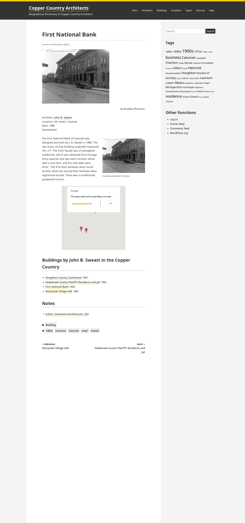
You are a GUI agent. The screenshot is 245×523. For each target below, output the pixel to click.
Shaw (200, 97)
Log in (174, 119)
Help (211, 10)
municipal (188, 87)
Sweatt (95, 330)
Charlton (172, 63)
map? (85, 330)
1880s (49, 330)
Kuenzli (184, 78)
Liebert (170, 83)
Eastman (197, 63)
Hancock (194, 67)
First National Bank (57, 286)
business (60, 330)
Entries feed (177, 124)
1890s (177, 51)
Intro (135, 10)
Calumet (74, 330)
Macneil (199, 83)
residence (174, 96)
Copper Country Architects (59, 8)
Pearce (200, 91)
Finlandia (169, 68)
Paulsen (193, 92)
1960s (210, 52)
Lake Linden (194, 78)
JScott (179, 78)
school (186, 96)
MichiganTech (174, 87)
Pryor (212, 92)
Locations (176, 10)
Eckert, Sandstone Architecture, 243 (67, 314)
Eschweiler (208, 62)
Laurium (206, 78)
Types (189, 10)
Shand (194, 96)
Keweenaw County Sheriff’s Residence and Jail (73, 282)
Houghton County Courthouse (64, 277)
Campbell (201, 58)
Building (51, 325)
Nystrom (199, 87)
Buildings (162, 10)
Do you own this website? (82, 204)
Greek (185, 68)
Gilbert (177, 68)
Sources (200, 10)
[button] (86, 230)
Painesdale (184, 91)
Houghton (188, 73)
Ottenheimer (172, 91)
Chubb (181, 63)
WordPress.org (179, 133)
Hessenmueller (173, 73)
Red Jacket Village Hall (59, 291)
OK (110, 203)
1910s (198, 51)
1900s (188, 51)
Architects (147, 10)
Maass (179, 83)
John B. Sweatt (63, 117)
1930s (205, 52)
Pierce (207, 91)
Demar (188, 62)
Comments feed (179, 128)
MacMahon (189, 83)
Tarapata (169, 101)
